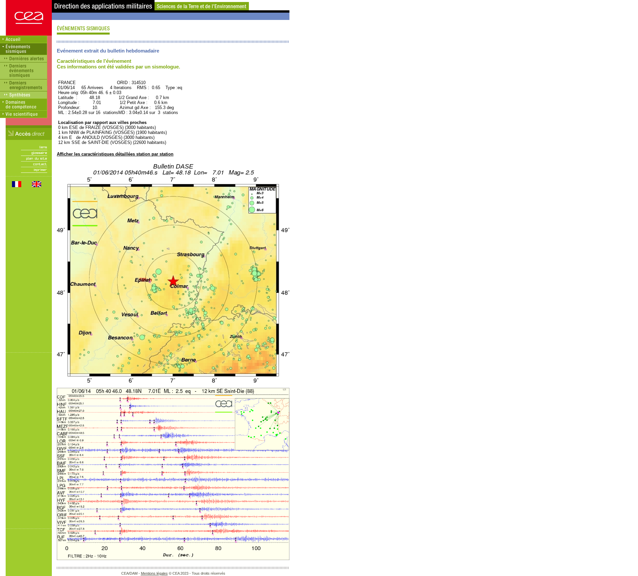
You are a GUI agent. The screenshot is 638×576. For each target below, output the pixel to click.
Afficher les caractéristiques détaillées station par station (115, 154)
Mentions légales (154, 573)
